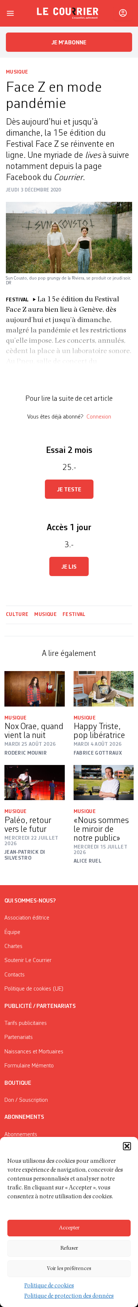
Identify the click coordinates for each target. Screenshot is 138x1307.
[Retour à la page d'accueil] (68, 13)
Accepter (69, 1228)
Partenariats (18, 1037)
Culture (17, 614)
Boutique (17, 1083)
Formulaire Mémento (29, 1066)
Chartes (13, 946)
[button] (127, 1146)
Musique (17, 72)
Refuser (69, 1248)
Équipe (12, 932)
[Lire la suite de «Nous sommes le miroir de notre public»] (104, 782)
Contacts (14, 975)
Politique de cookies (49, 1286)
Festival (74, 614)
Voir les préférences (69, 1269)
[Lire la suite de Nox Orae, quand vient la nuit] (34, 688)
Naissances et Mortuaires (33, 1052)
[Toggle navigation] (10, 13)
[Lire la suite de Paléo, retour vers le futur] (34, 782)
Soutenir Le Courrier (28, 961)
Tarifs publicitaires (25, 1023)
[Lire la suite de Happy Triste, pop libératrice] (104, 688)
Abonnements (20, 1135)
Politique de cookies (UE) (34, 989)
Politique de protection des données (69, 1297)
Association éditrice (26, 918)
